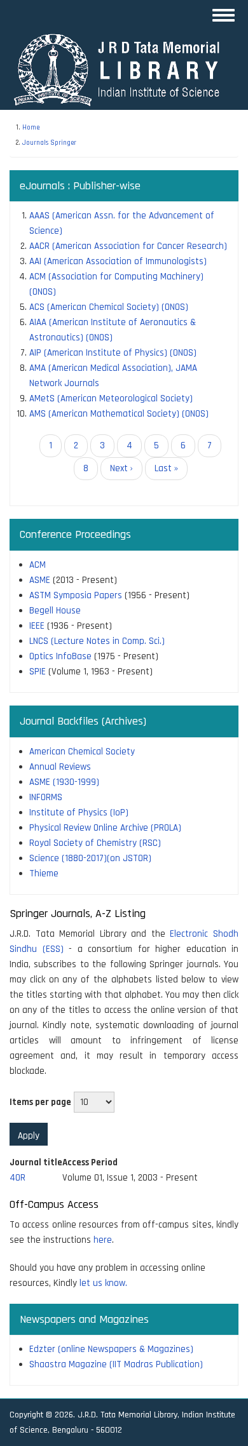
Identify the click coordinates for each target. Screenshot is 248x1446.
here (102, 1240)
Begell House (55, 611)
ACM (37, 565)
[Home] (122, 70)
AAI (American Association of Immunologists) (118, 261)
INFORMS (45, 797)
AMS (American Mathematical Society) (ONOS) (119, 414)
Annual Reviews (60, 767)
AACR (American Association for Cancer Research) (128, 246)
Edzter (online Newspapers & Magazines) (111, 1349)
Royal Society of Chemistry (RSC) (95, 843)
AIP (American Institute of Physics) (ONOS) (112, 353)
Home (30, 127)
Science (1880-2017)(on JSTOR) (90, 858)
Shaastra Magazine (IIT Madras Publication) (116, 1364)
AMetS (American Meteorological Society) (111, 398)
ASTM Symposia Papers (75, 595)
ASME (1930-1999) (64, 782)
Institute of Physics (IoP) (78, 813)
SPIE (37, 672)
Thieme (44, 873)
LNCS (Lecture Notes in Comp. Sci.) (97, 641)
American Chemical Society (82, 752)
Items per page (40, 1102)
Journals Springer (49, 142)
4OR (17, 1178)
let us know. (103, 1283)
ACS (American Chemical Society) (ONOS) (108, 307)
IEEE (37, 626)
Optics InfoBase (60, 656)
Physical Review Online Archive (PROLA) (105, 828)
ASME (39, 580)
